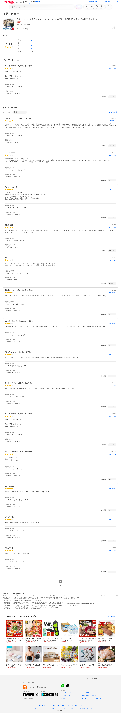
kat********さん (112, 519)
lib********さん (112, 454)
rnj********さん (112, 292)
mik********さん (112, 385)
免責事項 (66, 708)
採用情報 (71, 708)
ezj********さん (112, 260)
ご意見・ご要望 (89, 708)
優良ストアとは (65, 695)
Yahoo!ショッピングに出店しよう (104, 1)
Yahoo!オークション (67, 705)
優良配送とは (86, 692)
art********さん (112, 189)
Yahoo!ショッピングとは (68, 692)
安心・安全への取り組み (89, 695)
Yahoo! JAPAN (90, 1)
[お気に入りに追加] (114, 28)
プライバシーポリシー (33, 708)
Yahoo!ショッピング (44, 705)
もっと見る (110, 616)
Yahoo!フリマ (78, 705)
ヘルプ (116, 1)
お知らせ (63, 698)
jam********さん (112, 488)
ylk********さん (112, 68)
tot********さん (112, 120)
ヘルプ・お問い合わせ (79, 708)
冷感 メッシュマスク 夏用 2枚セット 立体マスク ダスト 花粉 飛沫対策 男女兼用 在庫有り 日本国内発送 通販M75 (57, 19)
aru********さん (112, 155)
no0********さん (112, 354)
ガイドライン (59, 708)
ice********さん (112, 323)
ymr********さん (112, 227)
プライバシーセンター (44, 708)
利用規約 (53, 708)
